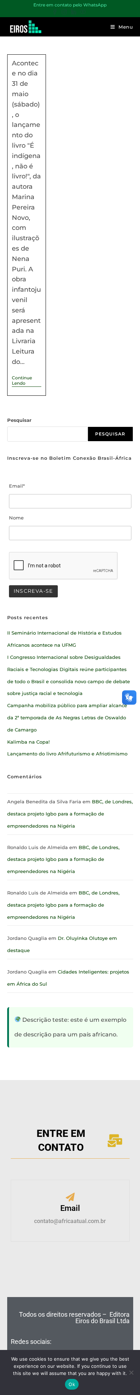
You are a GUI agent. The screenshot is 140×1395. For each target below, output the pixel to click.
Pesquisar (19, 420)
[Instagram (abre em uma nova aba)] (64, 12)
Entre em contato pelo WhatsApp (70, 5)
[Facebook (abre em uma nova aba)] (56, 12)
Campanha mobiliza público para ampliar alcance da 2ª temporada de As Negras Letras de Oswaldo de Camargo (67, 718)
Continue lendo (26, 380)
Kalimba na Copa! (28, 742)
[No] (131, 1372)
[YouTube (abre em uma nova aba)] (83, 12)
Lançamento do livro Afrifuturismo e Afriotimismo (67, 753)
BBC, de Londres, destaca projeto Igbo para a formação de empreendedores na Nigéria (70, 814)
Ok (72, 1384)
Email (70, 1208)
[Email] (70, 1198)
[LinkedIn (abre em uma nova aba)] (73, 12)
